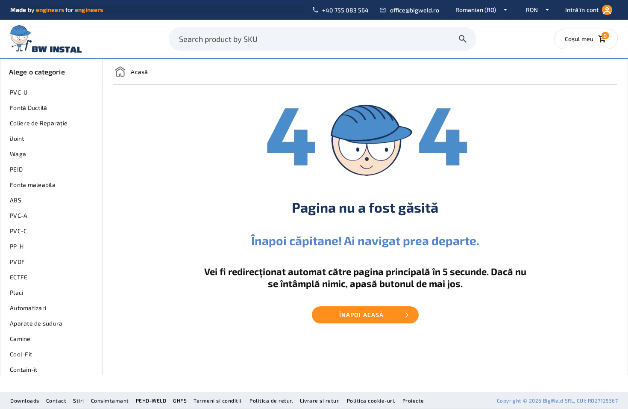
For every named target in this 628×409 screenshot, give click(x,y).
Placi (16, 292)
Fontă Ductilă (28, 107)
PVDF (17, 261)
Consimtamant (110, 400)
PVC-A (18, 215)
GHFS (180, 400)
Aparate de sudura (36, 323)
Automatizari (28, 307)
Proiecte (413, 400)
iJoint (17, 138)
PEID (16, 169)
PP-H (16, 246)
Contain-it (24, 369)
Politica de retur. (271, 400)
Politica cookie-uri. (371, 400)
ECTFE (18, 277)
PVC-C (18, 230)
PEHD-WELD (151, 400)
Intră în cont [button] (582, 9)
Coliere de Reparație (38, 123)
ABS (15, 200)
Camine (20, 338)
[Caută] (462, 39)
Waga (18, 153)
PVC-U (18, 92)
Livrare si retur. (320, 400)
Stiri (78, 400)
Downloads (24, 400)
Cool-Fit (21, 354)
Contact (56, 400)
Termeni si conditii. (218, 400)
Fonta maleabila (33, 184)
